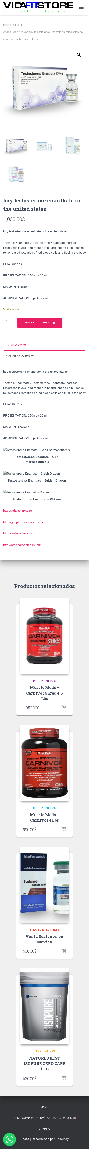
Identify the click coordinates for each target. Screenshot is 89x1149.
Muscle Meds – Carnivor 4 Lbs (44, 817)
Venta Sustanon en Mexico (44, 939)
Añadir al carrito (37, 322)
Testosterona (41, 32)
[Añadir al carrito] (64, 708)
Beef (36, 680)
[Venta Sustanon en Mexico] (44, 885)
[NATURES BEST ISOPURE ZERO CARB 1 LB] (44, 1006)
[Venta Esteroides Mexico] (39, 7)
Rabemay (62, 1139)
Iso (36, 1051)
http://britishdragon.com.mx (22, 544)
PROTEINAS (48, 680)
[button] (79, 55)
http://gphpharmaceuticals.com (24, 522)
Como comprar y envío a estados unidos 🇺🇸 (44, 1118)
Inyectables (25, 32)
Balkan (35, 929)
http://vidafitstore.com (18, 510)
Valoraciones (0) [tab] (20, 356)
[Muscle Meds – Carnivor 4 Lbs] (44, 763)
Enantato (56, 32)
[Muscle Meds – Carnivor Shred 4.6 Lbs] (44, 636)
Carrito (44, 1128)
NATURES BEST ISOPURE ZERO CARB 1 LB (44, 1063)
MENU (44, 1107)
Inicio (6, 24)
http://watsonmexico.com (20, 533)
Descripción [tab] (16, 345)
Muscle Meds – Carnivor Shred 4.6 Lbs (44, 693)
